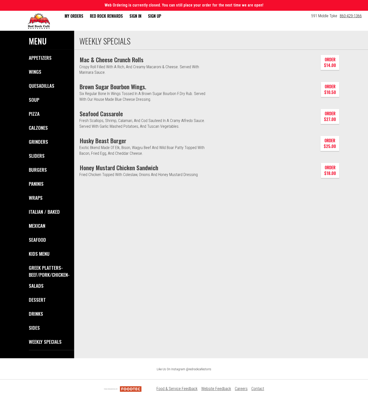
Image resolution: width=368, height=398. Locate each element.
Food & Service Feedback (177, 388)
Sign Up (154, 16)
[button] (39, 21)
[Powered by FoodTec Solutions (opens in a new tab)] (122, 388)
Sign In (135, 16)
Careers (241, 388)
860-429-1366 (351, 16)
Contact (257, 388)
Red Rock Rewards (106, 16)
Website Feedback (216, 388)
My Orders (74, 16)
